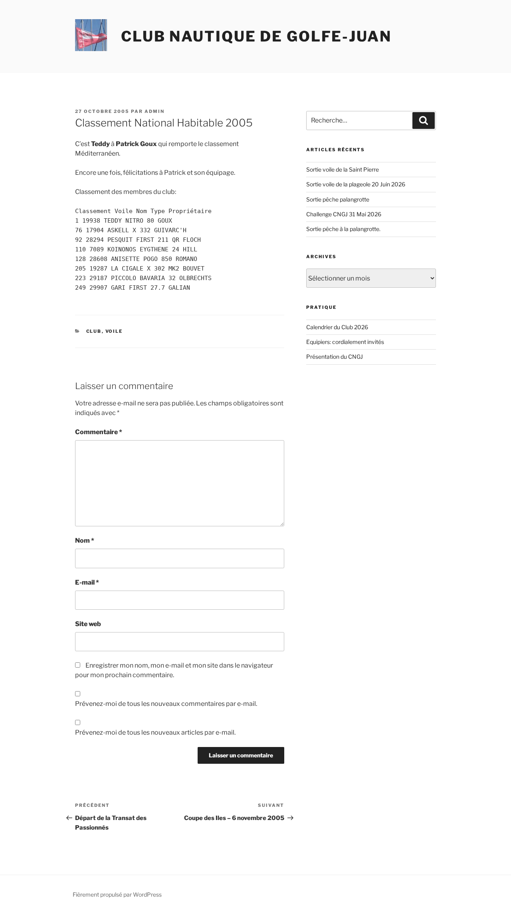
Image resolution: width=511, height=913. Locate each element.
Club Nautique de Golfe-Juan (256, 36)
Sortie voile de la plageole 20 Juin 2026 (355, 184)
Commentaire (98, 432)
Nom (84, 540)
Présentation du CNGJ (334, 356)
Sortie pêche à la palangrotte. (343, 228)
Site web (88, 624)
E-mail (87, 582)
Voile (114, 331)
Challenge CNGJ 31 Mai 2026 (343, 214)
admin (154, 111)
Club (94, 331)
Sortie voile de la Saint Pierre (342, 169)
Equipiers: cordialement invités (345, 341)
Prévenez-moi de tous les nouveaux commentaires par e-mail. (166, 703)
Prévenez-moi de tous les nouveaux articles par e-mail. (155, 732)
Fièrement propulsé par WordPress (117, 894)
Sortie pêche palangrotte (337, 199)
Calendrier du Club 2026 (337, 327)
